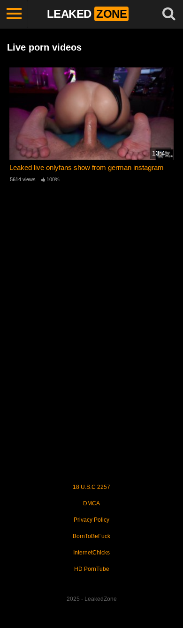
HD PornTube (91, 569)
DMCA (91, 503)
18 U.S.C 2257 (91, 487)
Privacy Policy (91, 520)
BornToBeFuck (91, 536)
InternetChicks (91, 552)
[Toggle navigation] (14, 14)
